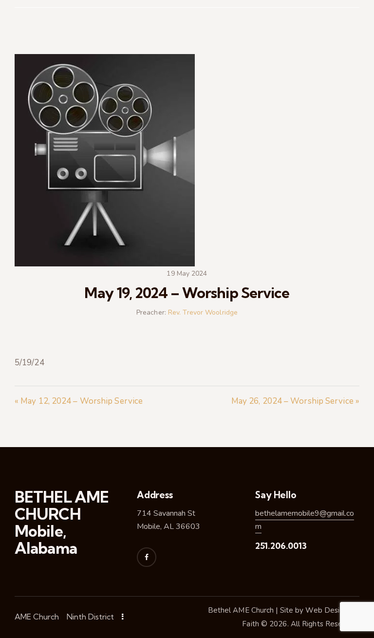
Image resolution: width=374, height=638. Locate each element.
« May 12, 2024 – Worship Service (79, 401)
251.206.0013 (281, 545)
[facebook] (146, 557)
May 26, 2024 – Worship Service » (295, 401)
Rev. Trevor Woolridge (203, 312)
